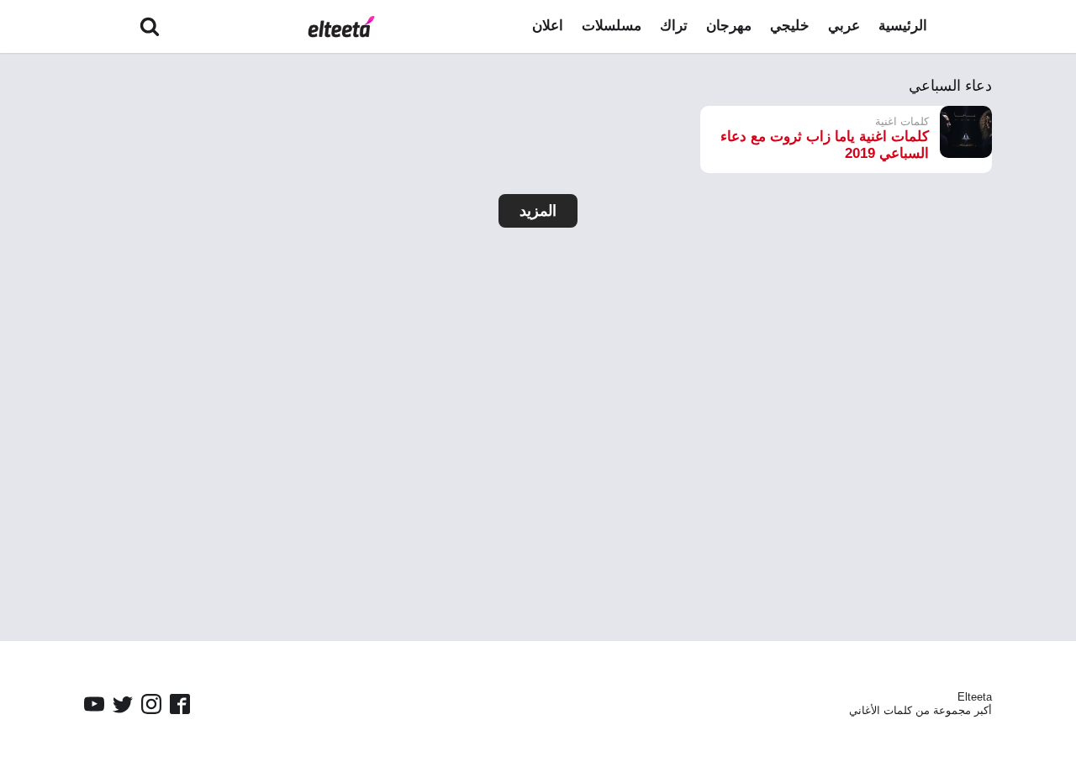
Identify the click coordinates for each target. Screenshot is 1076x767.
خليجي (790, 26)
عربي (844, 26)
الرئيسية (902, 26)
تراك (674, 26)
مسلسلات (611, 26)
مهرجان (729, 26)
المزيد (538, 210)
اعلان (547, 26)
